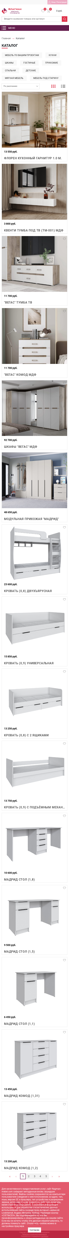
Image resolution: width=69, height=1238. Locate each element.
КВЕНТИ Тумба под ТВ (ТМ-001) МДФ (33, 230)
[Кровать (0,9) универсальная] (34, 624)
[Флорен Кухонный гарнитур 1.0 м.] (34, 120)
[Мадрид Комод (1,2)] (34, 1129)
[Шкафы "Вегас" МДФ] (34, 408)
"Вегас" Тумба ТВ (18, 302)
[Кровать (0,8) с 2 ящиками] (34, 696)
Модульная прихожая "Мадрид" (31, 519)
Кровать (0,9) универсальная (29, 663)
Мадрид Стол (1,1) (19, 1024)
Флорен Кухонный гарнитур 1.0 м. (33, 158)
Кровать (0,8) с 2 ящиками (26, 735)
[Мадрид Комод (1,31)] (34, 1057)
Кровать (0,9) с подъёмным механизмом (34, 807)
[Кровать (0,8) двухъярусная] (34, 552)
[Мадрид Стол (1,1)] (34, 985)
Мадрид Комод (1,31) (22, 1096)
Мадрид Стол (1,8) (19, 879)
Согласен (34, 1230)
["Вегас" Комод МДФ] (34, 336)
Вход (53, 2)
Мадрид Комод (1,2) (21, 1168)
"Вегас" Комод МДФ (20, 374)
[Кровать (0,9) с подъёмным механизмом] (34, 769)
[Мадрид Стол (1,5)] (34, 913)
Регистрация (62, 2)
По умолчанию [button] (10, 86)
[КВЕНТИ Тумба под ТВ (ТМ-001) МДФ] (34, 192)
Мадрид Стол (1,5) (19, 951)
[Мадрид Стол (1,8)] (34, 841)
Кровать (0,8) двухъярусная (28, 591)
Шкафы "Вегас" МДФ (20, 447)
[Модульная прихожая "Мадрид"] (34, 480)
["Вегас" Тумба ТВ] (34, 264)
